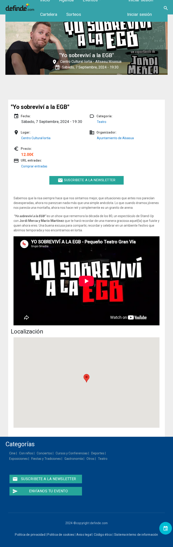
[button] (86, 378)
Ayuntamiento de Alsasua (115, 138)
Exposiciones (19, 458)
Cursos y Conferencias (72, 453)
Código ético (103, 534)
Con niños (26, 453)
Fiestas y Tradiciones (46, 458)
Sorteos (73, 14)
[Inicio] (20, 7)
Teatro (101, 122)
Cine (13, 453)
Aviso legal (84, 534)
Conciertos (44, 453)
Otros (90, 458)
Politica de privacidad (30, 534)
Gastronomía (74, 458)
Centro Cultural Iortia (76, 61)
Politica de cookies (60, 534)
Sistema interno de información (136, 534)
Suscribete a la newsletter (87, 180)
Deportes (98, 453)
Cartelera (48, 14)
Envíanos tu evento (40, 491)
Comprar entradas (34, 166)
